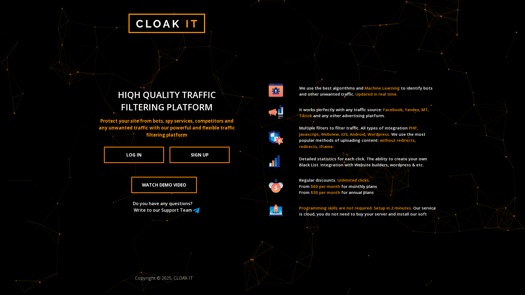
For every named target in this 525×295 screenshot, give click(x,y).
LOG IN (134, 155)
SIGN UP (200, 155)
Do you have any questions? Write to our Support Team (162, 206)
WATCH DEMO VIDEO (164, 185)
